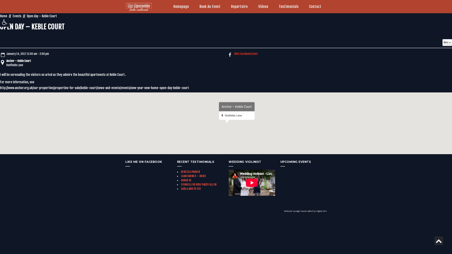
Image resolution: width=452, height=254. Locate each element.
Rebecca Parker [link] (190, 172)
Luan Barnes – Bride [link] (193, 176)
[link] (4, 22)
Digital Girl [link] (321, 211)
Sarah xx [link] (186, 180)
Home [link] (3, 16)
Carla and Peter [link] (191, 188)
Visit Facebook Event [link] (246, 54)
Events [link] (17, 16)
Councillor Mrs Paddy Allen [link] (199, 184)
